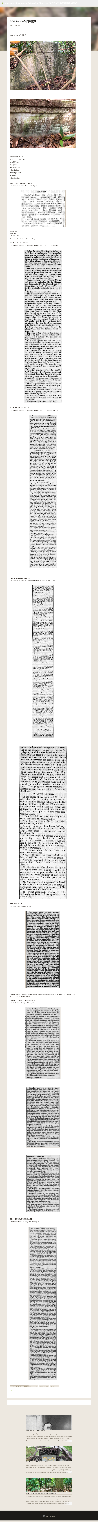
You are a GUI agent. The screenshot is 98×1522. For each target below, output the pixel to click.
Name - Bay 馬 (33, 1386)
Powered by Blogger (50, 1516)
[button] (11, 29)
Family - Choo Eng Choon (19, 1386)
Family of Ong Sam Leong (37, 1462)
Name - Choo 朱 (44, 1386)
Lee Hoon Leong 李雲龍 (35, 1430)
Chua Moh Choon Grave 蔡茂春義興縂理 (41, 1493)
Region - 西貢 (55, 1386)
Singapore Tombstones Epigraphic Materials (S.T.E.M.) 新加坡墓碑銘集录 (41, 3)
